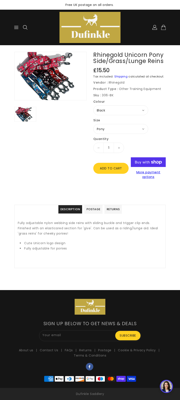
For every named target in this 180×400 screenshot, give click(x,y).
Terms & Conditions (90, 355)
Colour (99, 101)
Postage (105, 350)
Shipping (121, 76)
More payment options (148, 174)
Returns (85, 350)
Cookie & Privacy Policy (137, 350)
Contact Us (49, 350)
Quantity (100, 138)
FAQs (69, 350)
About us (26, 350)
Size (96, 120)
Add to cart (111, 168)
